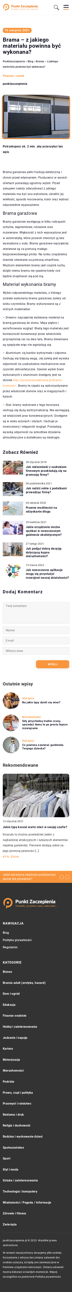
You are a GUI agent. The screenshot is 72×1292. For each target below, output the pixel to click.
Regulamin (10, 947)
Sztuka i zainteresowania (20, 1180)
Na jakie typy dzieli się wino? (41, 702)
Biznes (7, 972)
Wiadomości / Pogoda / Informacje (27, 1202)
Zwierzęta (10, 1224)
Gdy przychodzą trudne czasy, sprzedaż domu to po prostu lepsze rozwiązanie (45, 724)
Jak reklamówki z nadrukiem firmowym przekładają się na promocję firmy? (46, 470)
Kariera (8, 1048)
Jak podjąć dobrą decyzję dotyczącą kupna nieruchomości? (44, 552)
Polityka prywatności (17, 940)
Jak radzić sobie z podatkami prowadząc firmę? (46, 490)
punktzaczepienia (15, 84)
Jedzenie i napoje (15, 1037)
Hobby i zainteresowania (20, 1026)
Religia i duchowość (16, 1125)
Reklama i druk (13, 1114)
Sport (6, 1158)
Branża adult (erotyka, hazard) (24, 983)
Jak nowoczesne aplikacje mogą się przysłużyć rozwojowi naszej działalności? (47, 573)
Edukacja (9, 1005)
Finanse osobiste (14, 1015)
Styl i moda (10, 1169)
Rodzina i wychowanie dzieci (23, 1136)
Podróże (8, 1081)
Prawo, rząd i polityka (18, 1092)
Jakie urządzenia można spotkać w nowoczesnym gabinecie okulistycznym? (44, 531)
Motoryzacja (11, 1059)
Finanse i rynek (13, 76)
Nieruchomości (13, 1070)
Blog (6, 932)
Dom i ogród (11, 993)
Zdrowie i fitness (14, 1213)
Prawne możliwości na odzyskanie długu (41, 509)
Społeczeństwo (13, 1147)
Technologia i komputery (20, 1191)
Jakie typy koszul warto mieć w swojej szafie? (35, 827)
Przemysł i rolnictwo (17, 1103)
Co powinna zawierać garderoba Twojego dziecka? (43, 746)
